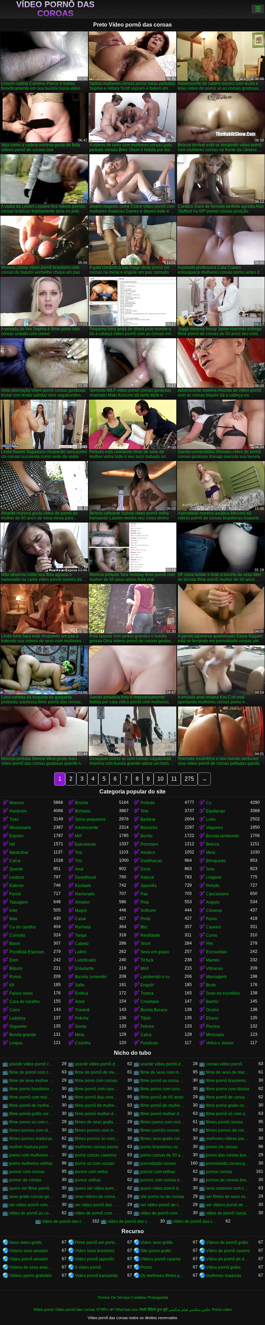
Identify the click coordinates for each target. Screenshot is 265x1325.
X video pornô (88, 1267)
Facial (15, 894)
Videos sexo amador (28, 1250)
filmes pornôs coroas (159, 1130)
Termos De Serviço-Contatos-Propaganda (132, 1297)
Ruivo (211, 918)
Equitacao (215, 811)
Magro (81, 910)
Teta (144, 811)
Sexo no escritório (223, 993)
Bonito (146, 836)
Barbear (148, 819)
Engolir (147, 985)
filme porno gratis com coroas (228, 1105)
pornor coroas (219, 1171)
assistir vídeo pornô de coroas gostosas (162, 1064)
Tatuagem (18, 902)
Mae (13, 918)
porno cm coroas (221, 1146)
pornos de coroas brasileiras (228, 1180)
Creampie (149, 1001)
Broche (81, 802)
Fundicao (149, 1043)
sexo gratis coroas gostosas (31, 1196)
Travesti (82, 1009)
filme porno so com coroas (31, 1122)
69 (11, 985)
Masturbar (18, 852)
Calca (14, 860)
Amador (82, 902)
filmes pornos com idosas (31, 1130)
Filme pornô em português (97, 1242)
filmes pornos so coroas (97, 1138)
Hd (12, 844)
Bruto (211, 985)
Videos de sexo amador (31, 1267)
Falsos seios (21, 993)
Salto (80, 985)
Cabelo (82, 943)
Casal (80, 918)
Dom (13, 960)
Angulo (212, 902)
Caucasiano (217, 894)
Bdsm (14, 943)
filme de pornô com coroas (31, 1072)
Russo (15, 976)
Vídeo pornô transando (96, 1275)
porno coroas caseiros (96, 1155)
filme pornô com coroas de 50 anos (97, 1089)
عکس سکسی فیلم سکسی (189, 1309)
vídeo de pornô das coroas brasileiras (130, 1221)
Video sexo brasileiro (95, 1250)
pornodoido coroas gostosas (228, 1163)
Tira (78, 852)
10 (160, 779)
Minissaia (215, 1034)
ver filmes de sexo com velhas (228, 1196)
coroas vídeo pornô (224, 1064)
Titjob (145, 1018)
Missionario (20, 827)
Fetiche (82, 1018)
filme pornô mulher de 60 (97, 1113)
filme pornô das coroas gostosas (97, 1097)
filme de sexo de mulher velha (228, 1072)
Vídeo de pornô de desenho (228, 1259)
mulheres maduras (223, 1275)
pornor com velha (91, 1171)
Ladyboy (17, 1018)
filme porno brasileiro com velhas (31, 1089)
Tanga (81, 935)
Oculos (212, 1009)
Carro (14, 1009)
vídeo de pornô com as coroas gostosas (162, 1213)
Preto (145, 918)
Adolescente (86, 827)
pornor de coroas (25, 1180)
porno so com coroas (94, 1163)
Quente (16, 869)
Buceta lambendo (222, 836)
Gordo (81, 1026)
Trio (78, 860)
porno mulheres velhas (30, 1163)
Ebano (212, 1018)
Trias (14, 819)
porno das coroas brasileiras (228, 1155)
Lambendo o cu (155, 976)
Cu (209, 802)
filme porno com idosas (227, 1089)
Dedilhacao (151, 860)
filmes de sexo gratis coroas (97, 1122)
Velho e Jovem (220, 1043)
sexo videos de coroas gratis (97, 1196)
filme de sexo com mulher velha (162, 1072)
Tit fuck (147, 960)
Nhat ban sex (127, 1309)
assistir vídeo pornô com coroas (31, 1064)
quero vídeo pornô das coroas (162, 1188)
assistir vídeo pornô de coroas (97, 1064)
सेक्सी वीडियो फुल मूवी (153, 1309)
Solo (210, 869)
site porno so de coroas (162, 1196)
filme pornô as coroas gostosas (162, 1080)
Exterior (16, 885)
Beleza (212, 844)
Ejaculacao (85, 844)
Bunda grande (22, 1034)
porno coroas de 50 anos (162, 1155)
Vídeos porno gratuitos (30, 1275)
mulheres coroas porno (96, 1146)
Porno (146, 1267)
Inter (13, 910)
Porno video (222, 1309)
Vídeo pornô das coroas (55, 9)
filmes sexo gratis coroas (162, 1138)
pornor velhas (88, 1180)
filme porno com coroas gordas (162, 1089)
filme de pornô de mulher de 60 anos (97, 1072)
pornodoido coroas (158, 1163)
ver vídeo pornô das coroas (97, 1204)
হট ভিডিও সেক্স (105, 1309)
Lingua (15, 1043)
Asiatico (147, 852)
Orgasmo (18, 1026)
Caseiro (213, 927)
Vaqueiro (214, 827)
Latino (81, 951)
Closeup (214, 910)
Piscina (213, 1026)
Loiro (211, 819)
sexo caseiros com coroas (228, 1188)
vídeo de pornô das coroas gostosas (195, 1221)
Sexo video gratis (25, 1242)
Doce (145, 869)
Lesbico (16, 877)
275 (189, 779)
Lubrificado (85, 960)
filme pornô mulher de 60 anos (162, 1113)
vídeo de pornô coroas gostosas (228, 1213)
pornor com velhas (157, 1171)
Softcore (148, 910)
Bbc (144, 927)
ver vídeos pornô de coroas (228, 1204)
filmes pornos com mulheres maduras (97, 1130)
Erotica (81, 993)
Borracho (149, 827)
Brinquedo (216, 860)
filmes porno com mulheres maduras (162, 1122)
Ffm (209, 943)
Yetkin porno (43, 1309)
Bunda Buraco (153, 1009)
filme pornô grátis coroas (31, 1113)
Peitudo (147, 802)
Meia (210, 852)
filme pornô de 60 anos (162, 1097)
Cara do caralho (24, 1001)
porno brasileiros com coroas (162, 1146)
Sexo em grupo (154, 951)
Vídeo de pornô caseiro (228, 1250)
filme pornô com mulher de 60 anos (31, 1097)
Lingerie (214, 877)
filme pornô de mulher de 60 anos (97, 1105)
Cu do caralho (22, 927)
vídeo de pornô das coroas (64, 1221)
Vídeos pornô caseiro (160, 1259)
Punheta (83, 927)
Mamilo (213, 960)
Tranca (147, 993)
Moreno (16, 802)
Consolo (17, 935)
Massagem (216, 976)
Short (145, 943)
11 (174, 779)
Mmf (144, 968)
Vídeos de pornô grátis (227, 1242)
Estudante (84, 968)
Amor (80, 1001)
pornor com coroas (27, 1171)
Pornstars (149, 844)
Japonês (148, 885)
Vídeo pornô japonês (94, 1259)
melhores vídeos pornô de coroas (228, 1138)
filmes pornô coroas (224, 1122)
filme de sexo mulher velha (31, 1080)
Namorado (85, 894)
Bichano (82, 811)
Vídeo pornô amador (28, 1259)
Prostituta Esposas (26, 951)
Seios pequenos (90, 819)
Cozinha (83, 1043)
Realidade (150, 935)
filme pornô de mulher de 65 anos (162, 1105)
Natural (147, 877)
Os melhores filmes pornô (162, 1275)
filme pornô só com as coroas (228, 1113)
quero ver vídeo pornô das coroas (97, 1188)
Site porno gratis (155, 1250)
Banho (212, 1001)
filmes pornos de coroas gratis (228, 1130)
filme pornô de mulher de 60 (31, 1105)
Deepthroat (85, 877)
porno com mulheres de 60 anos (31, 1155)
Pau (144, 894)
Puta (144, 902)
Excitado (83, 885)
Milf (78, 836)
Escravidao (216, 951)
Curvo (211, 935)
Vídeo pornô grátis (223, 1267)
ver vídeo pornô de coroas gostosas (162, 1204)
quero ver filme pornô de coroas (31, 1188)
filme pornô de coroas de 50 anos (228, 1097)
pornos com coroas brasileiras (162, 1180)
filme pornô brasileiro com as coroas (228, 1080)
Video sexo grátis (156, 1242)
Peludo (212, 885)
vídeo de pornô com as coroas (97, 1213)
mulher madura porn (28, 1146)
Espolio (16, 836)
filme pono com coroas (96, 1080)
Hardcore (18, 811)
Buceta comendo (91, 976)
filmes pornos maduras (30, 1138)
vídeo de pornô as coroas (31, 1213)
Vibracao (214, 968)
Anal (79, 869)
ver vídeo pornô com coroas (31, 1204)
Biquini (15, 968)
